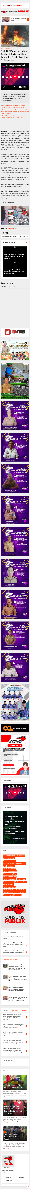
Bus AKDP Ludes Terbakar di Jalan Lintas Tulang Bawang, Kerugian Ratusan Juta (13, 117)
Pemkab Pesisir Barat (20, 882)
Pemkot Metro (21, 892)
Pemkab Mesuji (21, 879)
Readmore (14, 1097)
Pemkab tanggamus (20, 889)
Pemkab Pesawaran (8, 882)
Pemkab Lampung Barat (9, 868)
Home (2, 48)
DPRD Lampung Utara (8, 863)
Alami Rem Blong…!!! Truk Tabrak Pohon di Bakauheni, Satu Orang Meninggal (14, 256)
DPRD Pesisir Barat (21, 863)
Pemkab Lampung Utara (9, 879)
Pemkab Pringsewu (8, 884)
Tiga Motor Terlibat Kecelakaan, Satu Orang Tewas (12, 1137)
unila (20, 895)
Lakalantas (7, 48)
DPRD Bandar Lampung (9, 855)
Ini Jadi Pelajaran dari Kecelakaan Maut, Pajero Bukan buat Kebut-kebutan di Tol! (13, 106)
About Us (8, 1177)
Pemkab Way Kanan (8, 889)
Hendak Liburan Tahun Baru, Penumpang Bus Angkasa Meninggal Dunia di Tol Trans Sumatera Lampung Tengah (15, 111)
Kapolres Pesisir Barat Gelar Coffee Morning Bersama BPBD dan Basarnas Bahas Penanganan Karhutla (18, 17)
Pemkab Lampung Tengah (10, 874)
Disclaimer (21, 1177)
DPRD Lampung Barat (8, 858)
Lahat (4, 866)
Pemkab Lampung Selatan (10, 871)
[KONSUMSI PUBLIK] (15, 5)
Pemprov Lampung (8, 895)
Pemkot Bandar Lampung (9, 892)
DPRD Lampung (21, 855)
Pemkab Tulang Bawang (9, 887)
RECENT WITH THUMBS (10, 959)
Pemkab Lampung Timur (9, 876)
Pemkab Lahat (11, 866)
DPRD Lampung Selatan (9, 861)
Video (15, 895)
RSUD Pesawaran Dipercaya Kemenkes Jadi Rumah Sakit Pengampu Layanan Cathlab (16, 989)
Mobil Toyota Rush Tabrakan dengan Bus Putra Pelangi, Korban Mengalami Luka (14, 271)
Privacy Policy (8, 1180)
